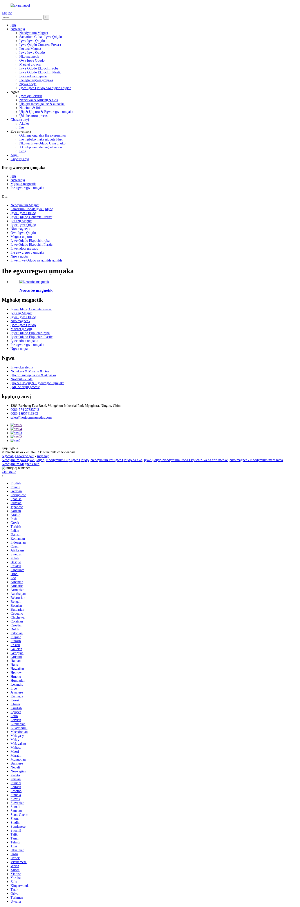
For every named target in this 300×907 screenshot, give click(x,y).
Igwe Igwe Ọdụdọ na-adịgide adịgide (45, 88)
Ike (21, 127)
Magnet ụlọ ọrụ (30, 64)
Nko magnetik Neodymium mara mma (256, 460)
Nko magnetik (29, 56)
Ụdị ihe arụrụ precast (33, 115)
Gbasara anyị (20, 119)
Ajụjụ (14, 155)
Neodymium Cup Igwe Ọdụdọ (67, 460)
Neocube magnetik (36, 290)
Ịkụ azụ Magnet (30, 48)
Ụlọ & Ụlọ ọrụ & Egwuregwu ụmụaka (46, 112)
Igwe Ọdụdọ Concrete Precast (40, 44)
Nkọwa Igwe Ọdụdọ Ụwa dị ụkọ (42, 143)
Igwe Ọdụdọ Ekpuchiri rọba (38, 68)
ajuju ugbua (10, 448)
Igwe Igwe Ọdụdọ (32, 41)
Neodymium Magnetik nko (20, 464)
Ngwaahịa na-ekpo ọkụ (18, 456)
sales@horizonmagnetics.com (31, 417)
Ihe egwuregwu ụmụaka (36, 80)
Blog (22, 151)
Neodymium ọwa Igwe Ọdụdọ (23, 460)
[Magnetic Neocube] (34, 282)
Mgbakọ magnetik (23, 184)
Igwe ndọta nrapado (33, 76)
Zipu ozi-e (9, 472)
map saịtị (43, 456)
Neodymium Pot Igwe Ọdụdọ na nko (116, 460)
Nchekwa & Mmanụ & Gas (38, 100)
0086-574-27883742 (25, 409)
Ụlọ (13, 25)
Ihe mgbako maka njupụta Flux (41, 139)
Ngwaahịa (18, 29)
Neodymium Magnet (33, 33)
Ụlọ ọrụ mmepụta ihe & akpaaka (42, 104)
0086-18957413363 (24, 413)
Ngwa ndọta (27, 84)
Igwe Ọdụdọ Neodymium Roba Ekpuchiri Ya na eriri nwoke (186, 460)
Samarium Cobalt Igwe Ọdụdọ (40, 37)
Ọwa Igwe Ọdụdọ (32, 60)
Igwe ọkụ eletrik (30, 96)
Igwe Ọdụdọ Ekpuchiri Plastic (40, 72)
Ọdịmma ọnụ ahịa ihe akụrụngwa (42, 135)
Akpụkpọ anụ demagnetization (40, 147)
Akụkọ (24, 123)
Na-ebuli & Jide (30, 108)
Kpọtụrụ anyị (20, 159)
